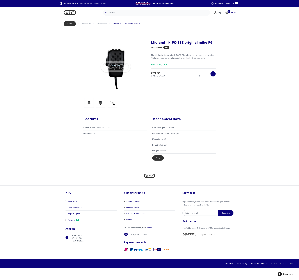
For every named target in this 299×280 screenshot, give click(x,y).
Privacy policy (242, 263)
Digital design (288, 274)
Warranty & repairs (133, 207)
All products (86, 24)
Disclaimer (229, 263)
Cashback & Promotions (135, 213)
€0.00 (233, 13)
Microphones (102, 24)
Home (69, 24)
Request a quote (74, 213)
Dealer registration (75, 207)
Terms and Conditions (259, 263)
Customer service (220, 3)
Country (231, 3)
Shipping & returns (133, 201)
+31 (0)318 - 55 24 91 (139, 235)
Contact (129, 220)
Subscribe (226, 213)
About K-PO (72, 201)
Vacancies (73, 220)
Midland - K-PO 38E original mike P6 (126, 24)
